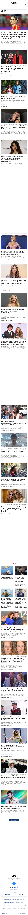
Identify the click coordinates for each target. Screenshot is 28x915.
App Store (8, 894)
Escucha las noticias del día (11, 908)
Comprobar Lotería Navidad (21, 905)
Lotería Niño (13, 905)
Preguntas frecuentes (21, 908)
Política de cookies (7, 899)
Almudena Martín (4, 290)
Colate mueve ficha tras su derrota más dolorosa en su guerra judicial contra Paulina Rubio (13, 718)
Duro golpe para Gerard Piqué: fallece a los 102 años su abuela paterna (13, 807)
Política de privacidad (22, 898)
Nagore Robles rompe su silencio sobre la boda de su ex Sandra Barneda (13, 479)
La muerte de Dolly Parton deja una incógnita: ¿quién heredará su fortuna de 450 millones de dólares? (13, 252)
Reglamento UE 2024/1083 (17, 901)
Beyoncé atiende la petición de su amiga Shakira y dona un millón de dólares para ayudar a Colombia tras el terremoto (13, 509)
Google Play (21, 894)
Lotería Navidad (4, 907)
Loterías (4, 908)
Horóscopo (10, 907)
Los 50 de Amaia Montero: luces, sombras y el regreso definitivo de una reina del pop (13, 746)
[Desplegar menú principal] (2, 5)
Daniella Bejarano (4, 106)
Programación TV (16, 907)
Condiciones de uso (15, 899)
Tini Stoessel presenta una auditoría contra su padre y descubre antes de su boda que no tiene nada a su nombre (13, 127)
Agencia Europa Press (5, 430)
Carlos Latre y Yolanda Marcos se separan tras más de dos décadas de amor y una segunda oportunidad (12, 629)
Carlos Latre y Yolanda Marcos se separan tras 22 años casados (7, 578)
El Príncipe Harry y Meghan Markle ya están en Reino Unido (13, 97)
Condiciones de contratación (9, 902)
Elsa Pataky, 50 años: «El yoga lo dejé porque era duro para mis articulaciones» (12, 311)
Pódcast (22, 910)
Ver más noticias (14, 820)
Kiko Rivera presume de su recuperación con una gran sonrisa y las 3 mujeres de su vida (13, 423)
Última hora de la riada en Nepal (14, 7)
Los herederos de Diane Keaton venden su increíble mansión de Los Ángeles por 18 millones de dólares (14, 777)
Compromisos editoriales (19, 902)
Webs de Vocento (23, 913)
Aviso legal (22, 899)
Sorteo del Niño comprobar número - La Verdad (12, 910)
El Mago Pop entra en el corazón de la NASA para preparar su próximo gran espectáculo (13, 451)
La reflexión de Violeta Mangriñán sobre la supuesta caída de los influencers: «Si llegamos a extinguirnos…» (12, 159)
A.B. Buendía (3, 261)
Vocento (4, 898)
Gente (3, 11)
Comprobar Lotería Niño (6, 905)
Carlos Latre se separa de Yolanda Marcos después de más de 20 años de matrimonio (13, 690)
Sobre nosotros (9, 898)
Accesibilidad (8, 901)
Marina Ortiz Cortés (4, 136)
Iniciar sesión (26, 5)
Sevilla (16, 5)
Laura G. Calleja (4, 756)
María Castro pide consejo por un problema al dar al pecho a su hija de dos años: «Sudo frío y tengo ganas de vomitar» (13, 660)
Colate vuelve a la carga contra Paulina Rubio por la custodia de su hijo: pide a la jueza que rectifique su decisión (13, 342)
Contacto (15, 898)
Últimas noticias (23, 907)
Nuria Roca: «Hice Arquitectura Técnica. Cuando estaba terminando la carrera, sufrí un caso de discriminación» (13, 282)
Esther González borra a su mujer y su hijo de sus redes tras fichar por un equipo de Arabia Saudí (14, 35)
